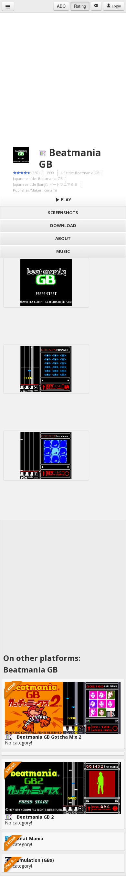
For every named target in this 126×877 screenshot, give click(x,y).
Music (63, 251)
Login (116, 6)
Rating (80, 6)
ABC (61, 6)
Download (63, 225)
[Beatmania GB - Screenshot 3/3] (46, 455)
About (63, 238)
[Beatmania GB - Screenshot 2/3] (46, 369)
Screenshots (63, 212)
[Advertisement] (63, 76)
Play (65, 200)
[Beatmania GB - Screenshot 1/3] (46, 282)
